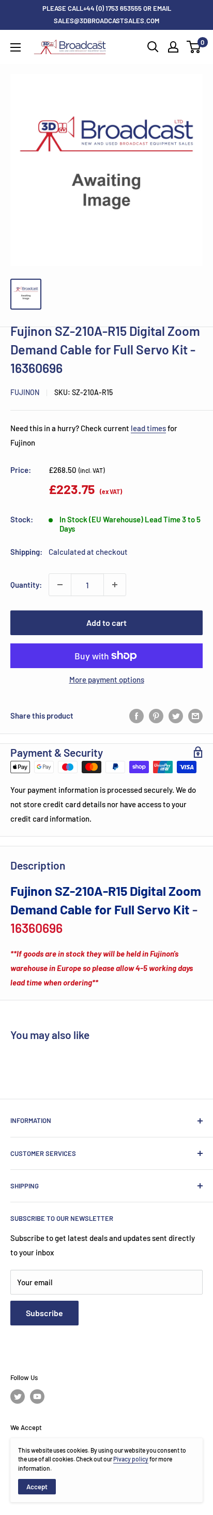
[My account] (173, 47)
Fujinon (24, 392)
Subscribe (44, 1313)
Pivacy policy (130, 1458)
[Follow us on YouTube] (37, 1396)
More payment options (106, 679)
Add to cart (106, 622)
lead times (148, 428)
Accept (37, 1487)
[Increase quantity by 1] (115, 584)
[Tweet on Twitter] (176, 715)
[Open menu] (15, 47)
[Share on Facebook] (136, 715)
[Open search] (153, 47)
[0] (194, 47)
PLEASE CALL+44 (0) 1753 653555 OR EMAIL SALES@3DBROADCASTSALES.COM (106, 14)
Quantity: (26, 584)
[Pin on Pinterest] (156, 715)
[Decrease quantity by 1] (60, 584)
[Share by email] (195, 715)
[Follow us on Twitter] (17, 1396)
